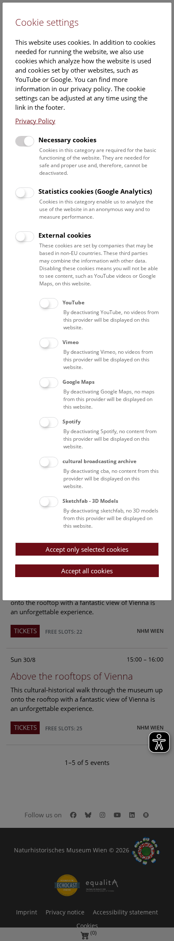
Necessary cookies (67, 140)
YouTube (73, 302)
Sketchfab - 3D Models (90, 500)
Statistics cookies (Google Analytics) (95, 191)
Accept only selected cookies (87, 549)
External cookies (64, 235)
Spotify (72, 421)
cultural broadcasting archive (99, 461)
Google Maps (79, 381)
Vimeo (71, 342)
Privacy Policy (35, 121)
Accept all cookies (87, 571)
